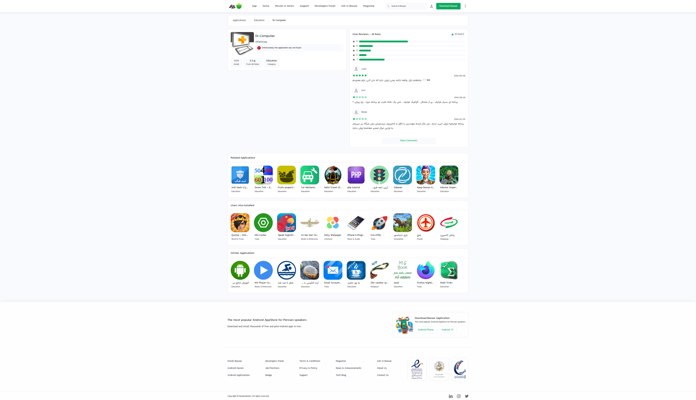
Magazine (368, 6)
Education (259, 20)
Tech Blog (341, 375)
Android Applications (238, 375)
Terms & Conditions (309, 361)
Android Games (235, 368)
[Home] (235, 6)
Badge (268, 375)
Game (265, 6)
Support (304, 6)
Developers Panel (325, 6)
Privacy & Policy (308, 368)
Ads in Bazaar (349, 6)
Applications (239, 20)
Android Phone (426, 330)
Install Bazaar (234, 361)
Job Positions (272, 368)
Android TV (447, 330)
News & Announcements (348, 368)
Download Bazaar (448, 6)
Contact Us (383, 375)
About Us (382, 368)
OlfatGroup (261, 42)
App (254, 6)
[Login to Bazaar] (431, 6)
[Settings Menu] (465, 6)
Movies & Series (284, 6)
